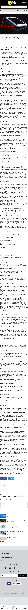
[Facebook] (5, 568)
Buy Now (3, 68)
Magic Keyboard (11, 537)
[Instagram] (14, 568)
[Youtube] (10, 568)
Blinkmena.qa (11, 593)
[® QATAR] (12, 4)
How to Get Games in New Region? (16, 515)
